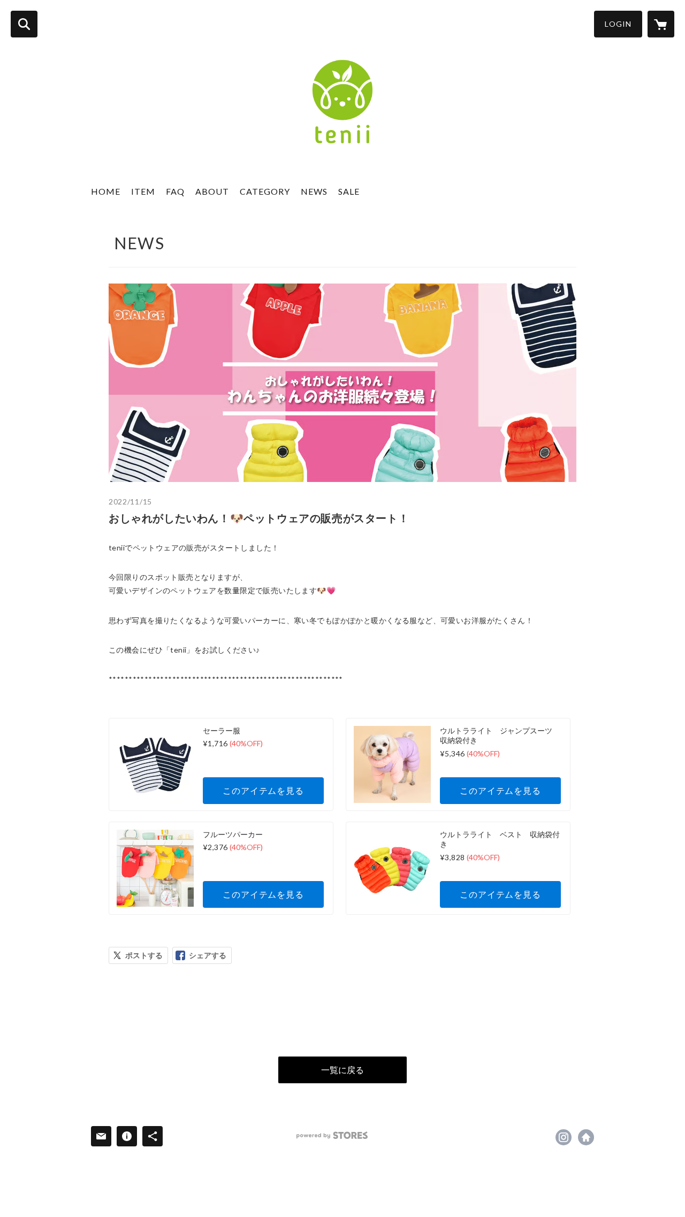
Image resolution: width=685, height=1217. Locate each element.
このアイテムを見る (263, 790)
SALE (349, 191)
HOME (105, 191)
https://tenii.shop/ (586, 1137)
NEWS (314, 191)
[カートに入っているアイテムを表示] (661, 24)
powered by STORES (332, 1135)
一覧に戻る (342, 1070)
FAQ (175, 191)
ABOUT (212, 191)
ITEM (143, 191)
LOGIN (618, 23)
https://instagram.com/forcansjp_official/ (563, 1137)
